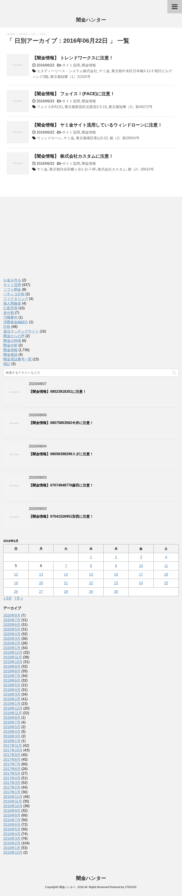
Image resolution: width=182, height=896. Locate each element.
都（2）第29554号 (124, 138)
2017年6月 (11, 769)
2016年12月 (12, 797)
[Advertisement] (36, 242)
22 (91, 583)
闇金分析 (10, 345)
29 (91, 592)
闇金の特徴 (12, 341)
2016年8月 (11, 815)
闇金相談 (10, 354)
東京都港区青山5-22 (92, 138)
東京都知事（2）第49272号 (130, 107)
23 (116, 583)
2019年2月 (11, 699)
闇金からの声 (14, 336)
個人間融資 (12, 303)
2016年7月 (11, 820)
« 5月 (7, 598)
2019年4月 (11, 690)
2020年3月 (11, 639)
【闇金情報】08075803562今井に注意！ (61, 423)
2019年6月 (11, 680)
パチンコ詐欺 (14, 294)
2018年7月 (11, 722)
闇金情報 (89, 65)
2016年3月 (11, 838)
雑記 (6, 364)
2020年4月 (11, 634)
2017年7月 (11, 764)
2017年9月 (11, 755)
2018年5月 (11, 727)
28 (66, 592)
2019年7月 (11, 676)
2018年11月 (12, 713)
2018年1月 (11, 741)
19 (16, 583)
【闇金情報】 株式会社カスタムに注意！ (72, 156)
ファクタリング (15, 299)
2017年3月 (11, 783)
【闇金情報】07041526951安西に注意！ (61, 516)
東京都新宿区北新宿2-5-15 (86, 107)
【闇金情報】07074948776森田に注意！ (61, 485)
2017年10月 (12, 750)
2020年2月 (11, 643)
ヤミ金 (104, 71)
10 (141, 566)
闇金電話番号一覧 (17, 359)
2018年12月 (12, 708)
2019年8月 (11, 671)
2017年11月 (12, 745)
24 (141, 583)
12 (16, 574)
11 (166, 566)
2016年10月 (12, 806)
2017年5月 (11, 773)
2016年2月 (11, 843)
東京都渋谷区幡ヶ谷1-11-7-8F (72, 169)
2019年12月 (12, 652)
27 (41, 592)
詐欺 (6, 327)
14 (66, 574)
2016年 (23, 34)
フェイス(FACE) (50, 107)
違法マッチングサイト (21, 331)
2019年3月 (11, 694)
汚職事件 (10, 317)
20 (41, 583)
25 (166, 583)
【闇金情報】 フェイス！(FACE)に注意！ (73, 93)
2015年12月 (12, 852)
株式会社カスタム (112, 169)
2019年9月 (11, 666)
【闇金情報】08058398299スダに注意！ (61, 454)
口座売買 (10, 308)
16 (116, 574)
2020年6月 (11, 625)
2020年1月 (11, 648)
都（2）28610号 (141, 169)
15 (91, 574)
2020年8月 (11, 615)
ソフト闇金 (12, 289)
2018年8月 (11, 718)
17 (141, 574)
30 (116, 592)
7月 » (18, 598)
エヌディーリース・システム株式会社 (67, 71)
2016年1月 (11, 848)
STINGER (130, 887)
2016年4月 (11, 834)
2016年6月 (11, 824)
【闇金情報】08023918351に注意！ (57, 391)
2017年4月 (11, 778)
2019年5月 (11, 685)
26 (16, 592)
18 (166, 574)
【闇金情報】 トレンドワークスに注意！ (72, 57)
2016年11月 (12, 801)
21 (66, 583)
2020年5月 (11, 629)
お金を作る (12, 280)
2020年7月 (11, 620)
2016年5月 (11, 829)
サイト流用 (71, 65)
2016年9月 (11, 811)
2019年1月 (11, 704)
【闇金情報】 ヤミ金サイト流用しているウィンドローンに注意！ (97, 124)
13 (41, 574)
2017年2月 (11, 787)
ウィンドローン (49, 138)
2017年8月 (11, 759)
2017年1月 (11, 792)
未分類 (8, 313)
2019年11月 (12, 657)
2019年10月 (12, 662)
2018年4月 (11, 731)
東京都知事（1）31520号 (70, 77)
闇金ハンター (91, 20)
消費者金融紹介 (15, 322)
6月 (34, 34)
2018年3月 (11, 736)
